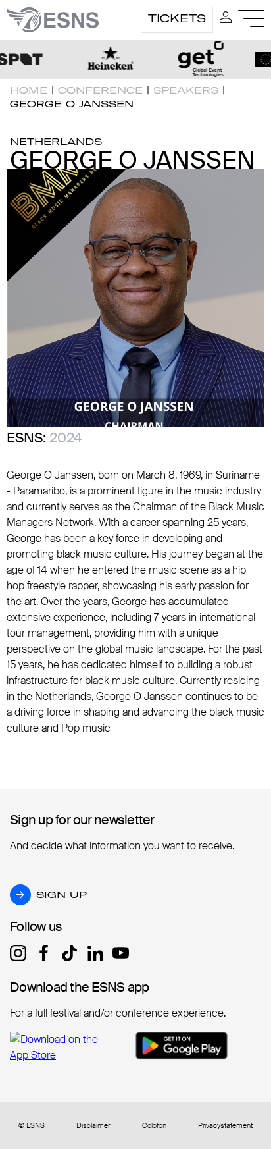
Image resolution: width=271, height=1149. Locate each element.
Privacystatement (225, 1126)
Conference (100, 90)
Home (28, 90)
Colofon (154, 1126)
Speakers (185, 90)
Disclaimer (93, 1126)
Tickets (177, 18)
